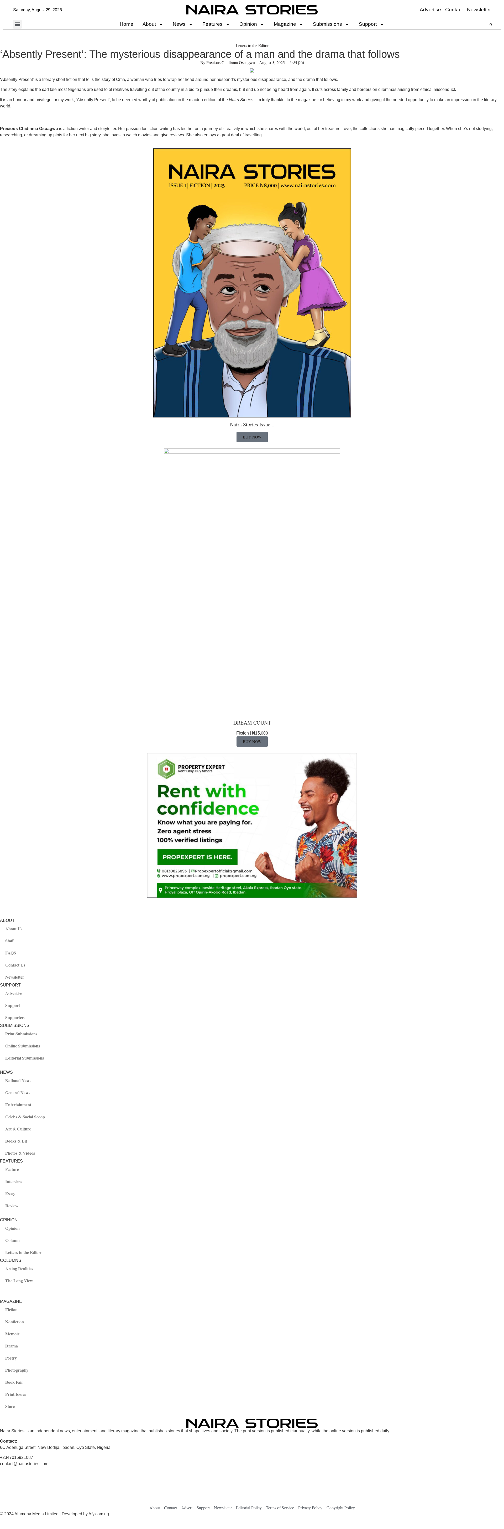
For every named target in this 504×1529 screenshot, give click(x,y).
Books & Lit (16, 1141)
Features (212, 24)
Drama (11, 1346)
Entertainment (18, 1105)
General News (17, 1092)
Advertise (13, 993)
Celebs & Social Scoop (25, 1117)
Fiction (11, 1309)
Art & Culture (18, 1129)
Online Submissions (22, 1046)
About (149, 24)
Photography (16, 1370)
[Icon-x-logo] (90, 1489)
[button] (17, 24)
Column (12, 1240)
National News (18, 1080)
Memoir (12, 1334)
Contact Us (15, 965)
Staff (9, 941)
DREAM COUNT (252, 722)
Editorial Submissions (24, 1058)
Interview (13, 1181)
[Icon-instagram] (174, 1489)
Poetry (11, 1358)
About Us (13, 929)
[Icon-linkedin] (258, 1489)
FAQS (10, 953)
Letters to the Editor (252, 45)
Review (11, 1205)
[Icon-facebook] (6, 1489)
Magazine (285, 24)
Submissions (327, 24)
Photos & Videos (20, 1153)
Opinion (248, 24)
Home (126, 24)
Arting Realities (19, 1268)
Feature (12, 1169)
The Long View (19, 1281)
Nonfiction (14, 1322)
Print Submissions (21, 1034)
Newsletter (14, 977)
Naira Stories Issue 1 (252, 424)
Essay (10, 1193)
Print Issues (15, 1394)
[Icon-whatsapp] (342, 1489)
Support (368, 24)
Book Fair (14, 1382)
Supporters (15, 1017)
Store (10, 1406)
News (179, 24)
